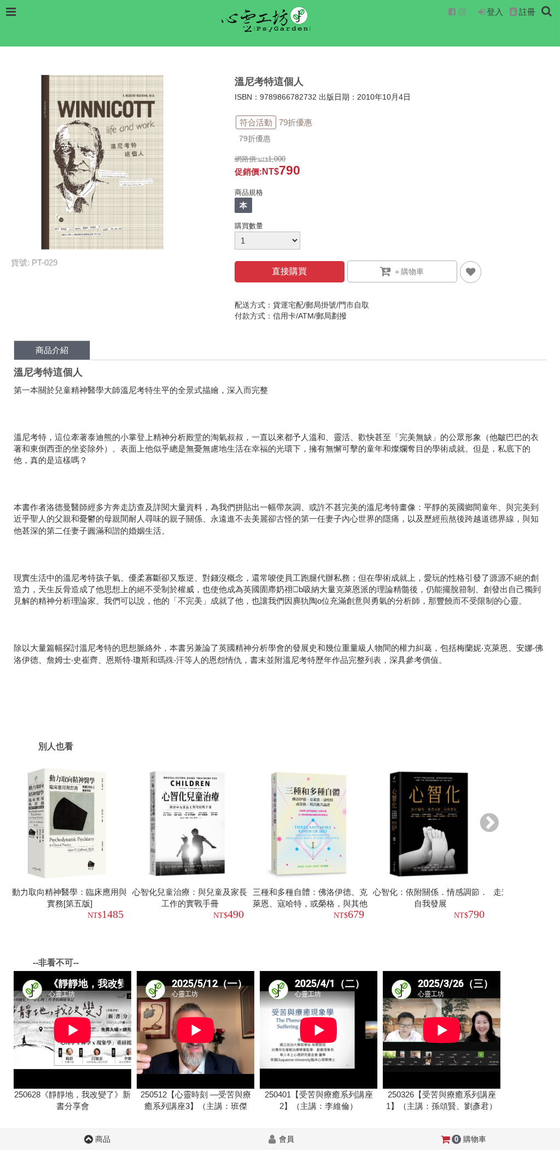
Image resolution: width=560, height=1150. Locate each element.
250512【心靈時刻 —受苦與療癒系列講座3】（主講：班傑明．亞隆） (196, 1106)
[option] (71, 844)
